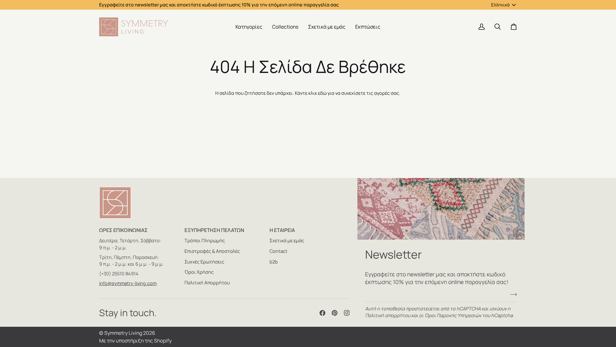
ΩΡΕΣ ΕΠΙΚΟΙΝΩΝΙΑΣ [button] (123, 230)
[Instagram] (347, 313)
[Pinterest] (335, 313)
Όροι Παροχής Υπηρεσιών (452, 315)
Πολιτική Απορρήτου (207, 283)
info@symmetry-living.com (128, 283)
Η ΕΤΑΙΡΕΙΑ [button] (282, 230)
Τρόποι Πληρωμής (204, 240)
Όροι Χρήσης (199, 272)
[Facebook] (322, 313)
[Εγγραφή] (511, 294)
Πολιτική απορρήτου (387, 315)
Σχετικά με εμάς (287, 240)
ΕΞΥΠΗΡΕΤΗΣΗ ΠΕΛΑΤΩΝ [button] (214, 230)
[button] (249, 27)
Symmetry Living (123, 332)
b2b (274, 262)
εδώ (322, 93)
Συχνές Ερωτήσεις (204, 262)
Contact (278, 251)
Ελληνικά (500, 5)
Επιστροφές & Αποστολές (212, 251)
